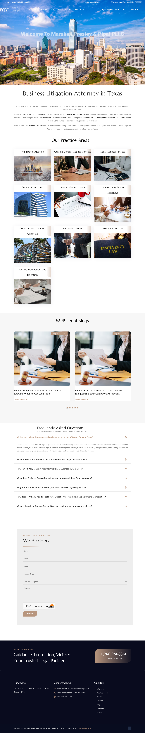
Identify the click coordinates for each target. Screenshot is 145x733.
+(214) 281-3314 (113, 654)
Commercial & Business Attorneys (54, 118)
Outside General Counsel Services (72, 151)
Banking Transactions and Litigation (32, 272)
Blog (98, 705)
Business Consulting (94, 118)
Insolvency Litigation (112, 228)
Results (60, 10)
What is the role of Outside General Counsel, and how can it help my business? (54, 506)
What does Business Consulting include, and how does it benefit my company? (54, 478)
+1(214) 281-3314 (112, 10)
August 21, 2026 (120, 334)
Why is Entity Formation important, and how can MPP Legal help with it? (51, 487)
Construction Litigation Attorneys (34, 115)
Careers (68, 10)
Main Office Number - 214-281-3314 (70, 693)
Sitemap (100, 712)
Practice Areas (46, 10)
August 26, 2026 (59, 334)
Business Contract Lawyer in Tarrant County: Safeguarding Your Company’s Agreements (98, 392)
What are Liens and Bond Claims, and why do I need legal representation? (52, 459)
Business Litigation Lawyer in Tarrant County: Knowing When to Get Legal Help (37, 392)
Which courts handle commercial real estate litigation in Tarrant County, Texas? (55, 437)
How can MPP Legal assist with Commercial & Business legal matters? (50, 468)
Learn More (19, 399)
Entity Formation (108, 118)
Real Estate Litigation (81, 115)
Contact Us (79, 10)
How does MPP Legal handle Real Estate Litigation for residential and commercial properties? (61, 496)
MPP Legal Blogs (72, 321)
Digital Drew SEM (84, 728)
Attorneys (31, 10)
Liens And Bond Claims (72, 187)
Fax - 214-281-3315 (64, 697)
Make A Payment (131, 10)
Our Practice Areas (70, 140)
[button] (67, 407)
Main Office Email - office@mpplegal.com (72, 688)
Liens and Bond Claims (63, 115)
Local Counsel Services (33, 126)
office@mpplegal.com (93, 2)
